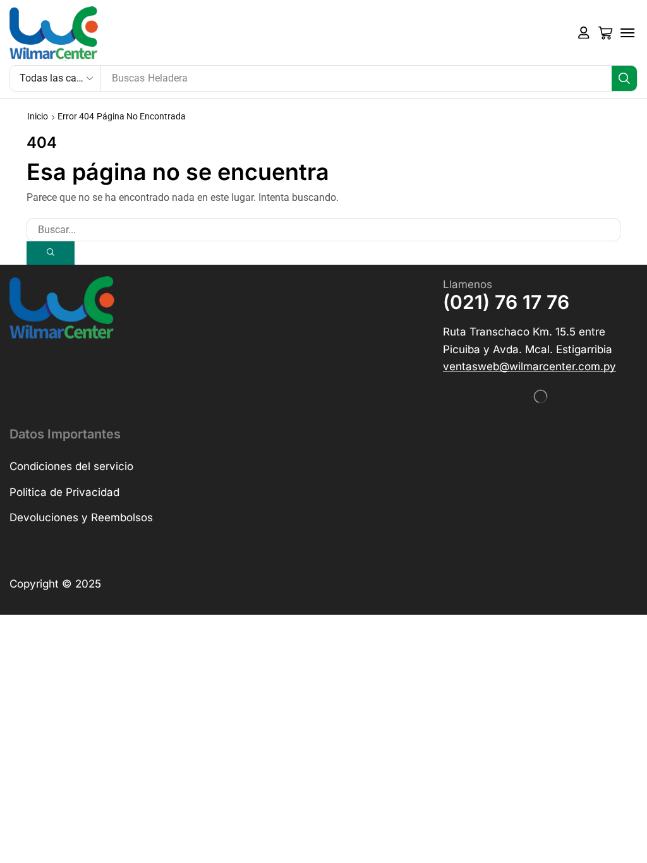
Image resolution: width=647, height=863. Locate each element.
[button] (583, 33)
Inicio (37, 116)
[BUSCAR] (51, 253)
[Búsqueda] (624, 78)
